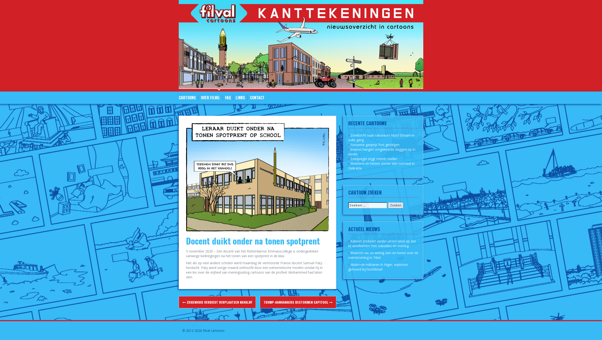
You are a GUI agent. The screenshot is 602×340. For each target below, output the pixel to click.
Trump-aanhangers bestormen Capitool (296, 302)
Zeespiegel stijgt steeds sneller (373, 159)
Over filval (210, 97)
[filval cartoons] (301, 45)
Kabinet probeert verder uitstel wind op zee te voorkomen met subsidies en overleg (382, 243)
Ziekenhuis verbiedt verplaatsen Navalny (219, 302)
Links (240, 97)
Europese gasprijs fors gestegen (375, 144)
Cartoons (187, 97)
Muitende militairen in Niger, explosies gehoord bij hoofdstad (378, 266)
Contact (257, 97)
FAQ (228, 97)
